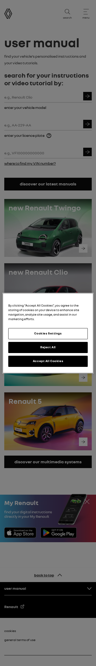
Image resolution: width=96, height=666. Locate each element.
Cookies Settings (48, 333)
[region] (48, 332)
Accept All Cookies (48, 361)
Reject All (48, 347)
